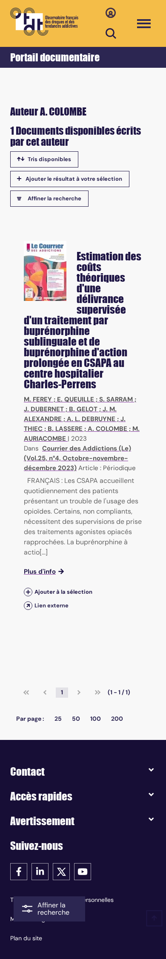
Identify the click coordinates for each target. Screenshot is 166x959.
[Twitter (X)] (61, 871)
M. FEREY (38, 399)
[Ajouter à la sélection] (28, 591)
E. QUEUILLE (75, 399)
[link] (26, 692)
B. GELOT (83, 409)
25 (58, 718)
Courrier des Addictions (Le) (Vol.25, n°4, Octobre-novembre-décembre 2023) (77, 458)
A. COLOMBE (107, 429)
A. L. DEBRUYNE (91, 419)
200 (117, 718)
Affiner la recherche (54, 198)
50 (76, 718)
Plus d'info (40, 571)
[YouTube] (82, 871)
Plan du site (26, 938)
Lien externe (51, 605)
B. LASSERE (65, 429)
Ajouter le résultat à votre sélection (74, 178)
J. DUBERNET (44, 409)
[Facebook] (18, 871)
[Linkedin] (40, 871)
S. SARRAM (116, 399)
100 (95, 718)
